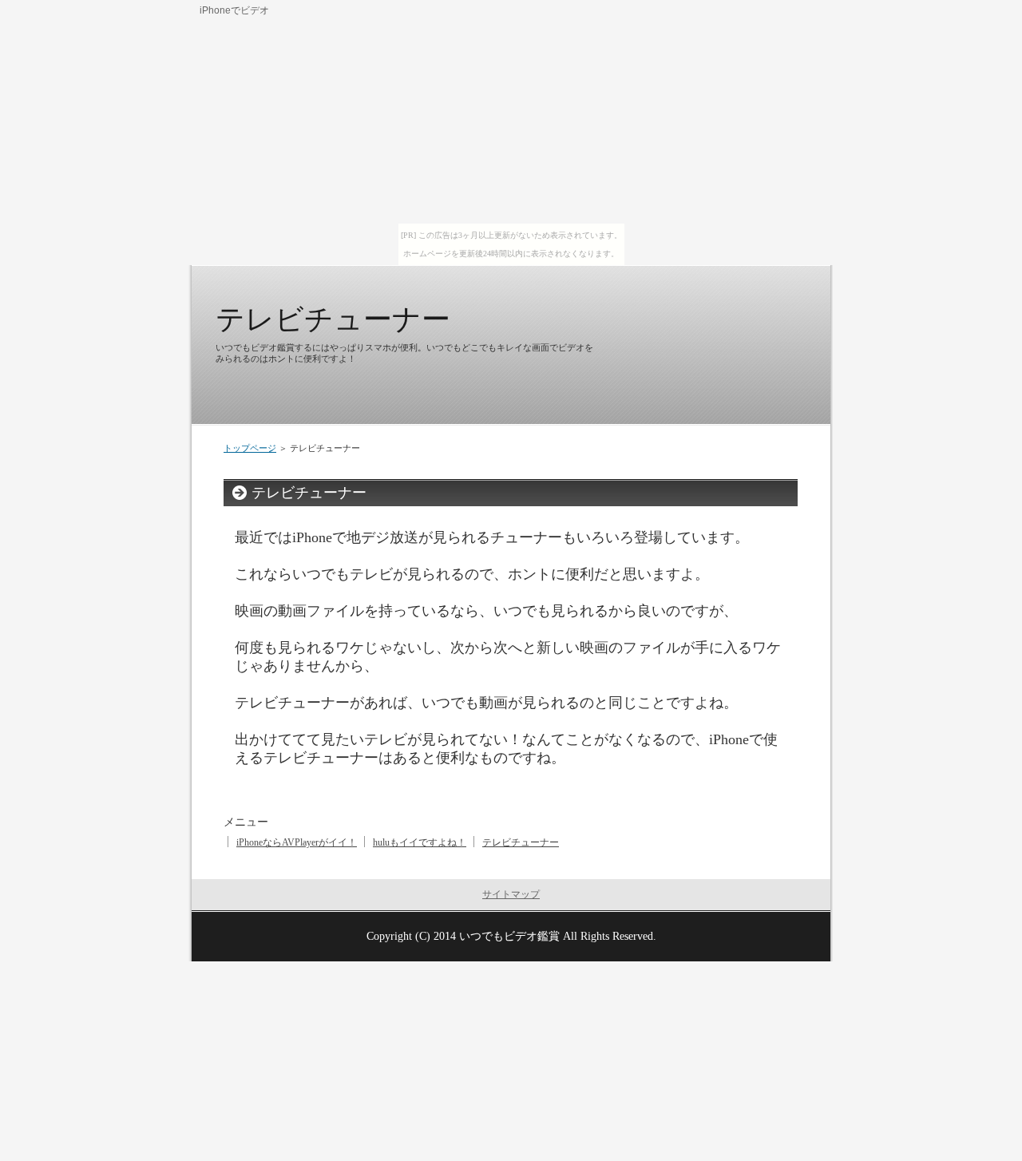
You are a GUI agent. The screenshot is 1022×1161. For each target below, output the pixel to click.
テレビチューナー (333, 319)
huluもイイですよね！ (419, 842)
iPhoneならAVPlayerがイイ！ (296, 842)
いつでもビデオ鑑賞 (509, 935)
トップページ (250, 448)
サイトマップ (511, 894)
